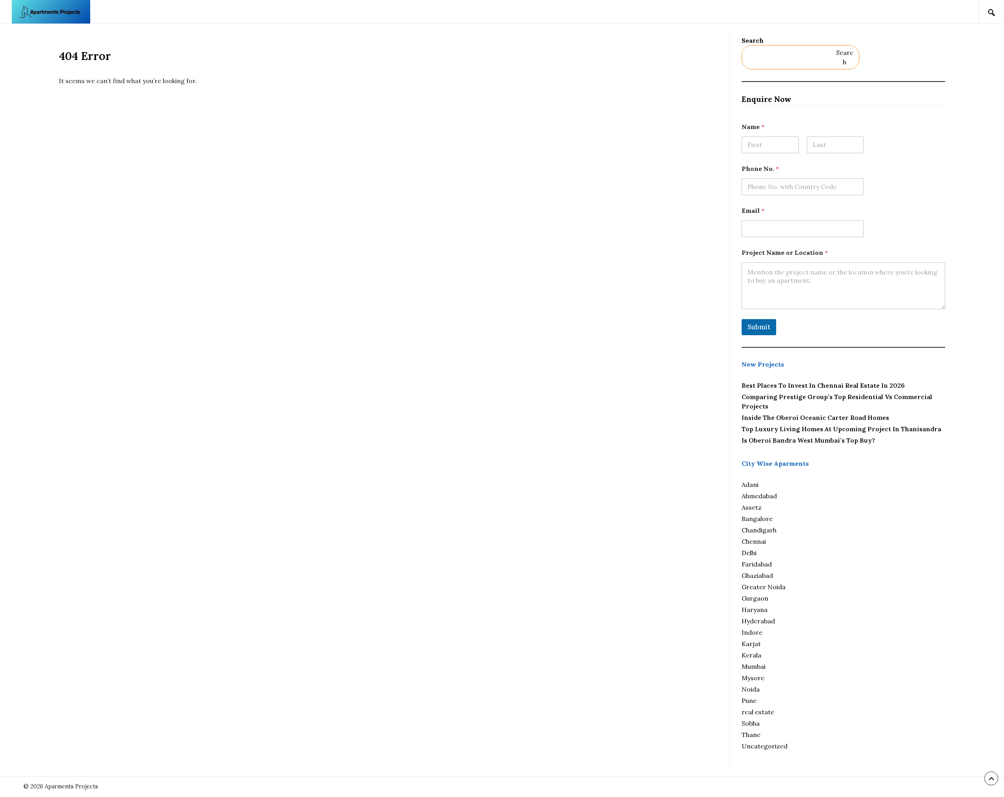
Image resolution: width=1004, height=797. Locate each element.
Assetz (752, 507)
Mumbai (754, 666)
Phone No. (760, 168)
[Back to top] (991, 778)
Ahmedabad (759, 496)
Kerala (751, 655)
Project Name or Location (785, 252)
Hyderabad (758, 621)
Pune (749, 700)
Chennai (754, 541)
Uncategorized (765, 746)
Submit (759, 327)
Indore (752, 632)
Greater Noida (764, 587)
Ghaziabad (757, 575)
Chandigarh (759, 530)
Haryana (755, 610)
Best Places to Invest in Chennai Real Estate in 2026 (823, 385)
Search (753, 40)
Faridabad (757, 564)
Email (753, 210)
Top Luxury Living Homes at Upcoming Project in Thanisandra (841, 429)
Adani (750, 484)
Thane (751, 735)
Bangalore (757, 519)
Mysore (753, 678)
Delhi (749, 553)
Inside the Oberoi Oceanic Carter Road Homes (815, 417)
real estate (758, 712)
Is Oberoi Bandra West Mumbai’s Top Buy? (808, 440)
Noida (751, 689)
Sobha (751, 723)
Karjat (751, 644)
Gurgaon (755, 598)
